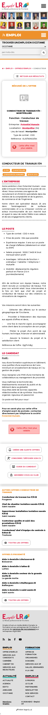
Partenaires (31, 687)
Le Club (29, 683)
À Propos (30, 680)
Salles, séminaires (34, 667)
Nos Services (31, 693)
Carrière (7, 661)
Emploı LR (31, 676)
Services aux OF (33, 664)
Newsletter (31, 690)
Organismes (31, 657)
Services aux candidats (9, 656)
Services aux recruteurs (9, 668)
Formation (32, 647)
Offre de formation (30, 653)
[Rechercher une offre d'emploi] (43, 52)
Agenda (6, 683)
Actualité (9, 676)
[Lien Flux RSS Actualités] (4, 639)
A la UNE (29, 670)
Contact (30, 696)
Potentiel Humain (11, 416)
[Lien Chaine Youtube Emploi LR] (20, 639)
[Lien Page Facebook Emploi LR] (14, 639)
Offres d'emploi (23, 68)
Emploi (9, 68)
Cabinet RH (8, 664)
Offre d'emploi (10, 652)
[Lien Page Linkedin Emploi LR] (9, 639)
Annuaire (7, 690)
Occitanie (8, 693)
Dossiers (29, 661)
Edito (5, 687)
